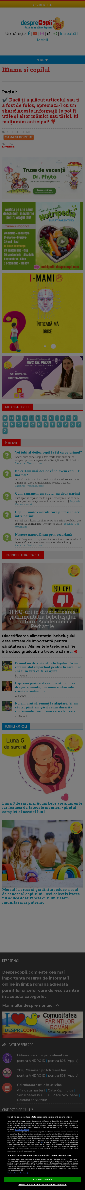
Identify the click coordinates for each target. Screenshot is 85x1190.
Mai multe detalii (22, 1130)
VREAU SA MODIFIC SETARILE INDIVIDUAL (42, 1184)
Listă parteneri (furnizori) (18, 1173)
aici (42, 1142)
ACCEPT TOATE (42, 1179)
